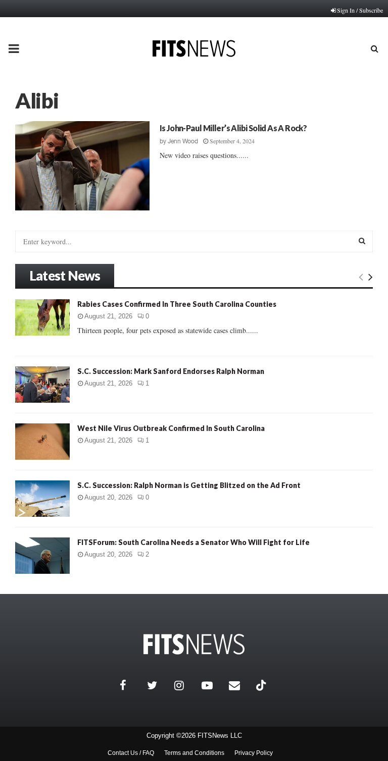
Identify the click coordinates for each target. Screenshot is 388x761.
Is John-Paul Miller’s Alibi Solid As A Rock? (233, 128)
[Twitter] (158, 685)
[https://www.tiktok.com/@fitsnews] (262, 685)
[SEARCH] (362, 241)
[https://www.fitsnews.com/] (194, 644)
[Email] (240, 685)
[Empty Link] (361, 276)
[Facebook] (131, 685)
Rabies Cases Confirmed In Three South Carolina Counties (176, 304)
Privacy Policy (253, 752)
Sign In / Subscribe (360, 10)
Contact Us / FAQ (131, 752)
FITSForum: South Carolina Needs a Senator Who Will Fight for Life (193, 542)
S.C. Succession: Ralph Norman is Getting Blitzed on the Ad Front (189, 485)
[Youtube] (213, 685)
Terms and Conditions (194, 752)
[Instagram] (185, 685)
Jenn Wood (183, 141)
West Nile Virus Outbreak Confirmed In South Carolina (171, 428)
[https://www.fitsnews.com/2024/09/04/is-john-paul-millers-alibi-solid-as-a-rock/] (82, 165)
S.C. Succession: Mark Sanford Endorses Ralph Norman (170, 371)
